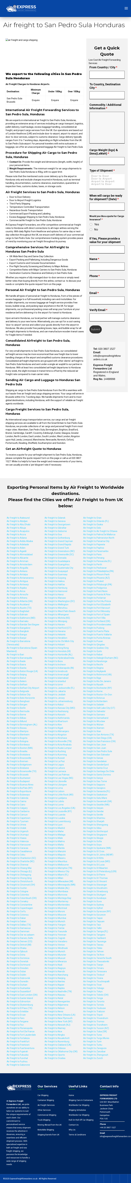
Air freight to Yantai (54, 928)
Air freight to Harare (55, 624)
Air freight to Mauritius (56, 861)
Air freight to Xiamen (93, 728)
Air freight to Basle (16, 661)
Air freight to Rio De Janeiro (97, 681)
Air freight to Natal (54, 998)
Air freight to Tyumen (17, 821)
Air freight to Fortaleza (18, 1038)
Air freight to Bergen (17, 704)
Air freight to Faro (15, 1018)
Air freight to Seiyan (93, 808)
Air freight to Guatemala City (59, 568)
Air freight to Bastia (16, 668)
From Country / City (103, 67)
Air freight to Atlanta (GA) (20, 601)
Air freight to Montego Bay (58, 898)
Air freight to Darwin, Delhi (20, 938)
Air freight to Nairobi (55, 971)
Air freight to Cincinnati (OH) (21, 884)
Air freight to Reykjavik (94, 671)
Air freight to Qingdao (94, 644)
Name (94, 259)
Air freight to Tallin (92, 928)
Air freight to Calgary (17, 808)
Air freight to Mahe (54, 831)
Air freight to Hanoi (54, 594)
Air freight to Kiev (53, 724)
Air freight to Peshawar (95, 568)
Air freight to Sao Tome (95, 781)
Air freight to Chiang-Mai (19, 868)
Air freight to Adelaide (18, 544)
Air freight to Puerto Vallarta (97, 634)
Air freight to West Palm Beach (60, 611)
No (96, 229)
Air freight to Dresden (17, 968)
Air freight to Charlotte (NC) (20, 861)
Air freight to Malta (54, 844)
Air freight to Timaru (93, 968)
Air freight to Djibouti (17, 951)
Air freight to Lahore (55, 768)
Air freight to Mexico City (57, 871)
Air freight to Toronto (93, 1001)
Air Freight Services (46, 1105)
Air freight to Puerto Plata (96, 631)
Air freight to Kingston (56, 734)
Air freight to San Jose (94, 744)
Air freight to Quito (92, 651)
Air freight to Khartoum (56, 721)
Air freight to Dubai (16, 971)
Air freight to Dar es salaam (20, 934)
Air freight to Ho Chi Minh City (59, 641)
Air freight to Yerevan (55, 934)
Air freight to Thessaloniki (96, 961)
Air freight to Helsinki (55, 634)
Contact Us (74, 1125)
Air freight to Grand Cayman (59, 541)
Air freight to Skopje (93, 838)
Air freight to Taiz (92, 924)
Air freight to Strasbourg (95, 891)
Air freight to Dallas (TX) (19, 924)
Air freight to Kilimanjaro (57, 731)
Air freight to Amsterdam (19, 564)
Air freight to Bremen (17, 761)
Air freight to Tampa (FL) (95, 931)
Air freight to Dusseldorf (19, 991)
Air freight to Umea (16, 824)
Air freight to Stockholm (95, 888)
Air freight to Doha (16, 954)
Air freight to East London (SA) (22, 995)
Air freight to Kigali (54, 728)
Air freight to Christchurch (20, 881)
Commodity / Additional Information (105, 106)
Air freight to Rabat (93, 654)
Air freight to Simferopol (95, 831)
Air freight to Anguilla (17, 568)
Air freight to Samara (94, 714)
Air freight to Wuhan (93, 724)
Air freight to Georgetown (57, 524)
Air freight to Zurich (93, 1058)
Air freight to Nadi (53, 964)
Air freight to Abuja (16, 528)
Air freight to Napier (54, 985)
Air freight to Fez (15, 1025)
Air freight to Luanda (55, 814)
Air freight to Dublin (16, 974)
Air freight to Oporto (55, 1055)
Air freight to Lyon (53, 824)
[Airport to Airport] (107, 181)
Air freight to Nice (53, 1031)
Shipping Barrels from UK (48, 1135)
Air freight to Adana (17, 538)
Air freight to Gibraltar (55, 528)
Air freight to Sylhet (93, 908)
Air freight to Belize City (19, 694)
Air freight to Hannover (56, 591)
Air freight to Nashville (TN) (58, 991)
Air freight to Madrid (55, 828)
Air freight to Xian (92, 731)
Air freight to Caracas (17, 848)
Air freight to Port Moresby (96, 611)
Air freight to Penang (93, 558)
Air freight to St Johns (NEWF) (98, 854)
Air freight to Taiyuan (93, 921)
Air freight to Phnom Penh (96, 574)
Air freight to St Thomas (95, 878)
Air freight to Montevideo (57, 904)
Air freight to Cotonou (18, 914)
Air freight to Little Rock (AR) (59, 794)
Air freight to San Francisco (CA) (99, 741)
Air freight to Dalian (16, 921)
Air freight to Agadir (17, 551)
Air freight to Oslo (92, 528)
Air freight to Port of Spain (96, 614)
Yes (96, 224)
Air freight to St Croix (93, 851)
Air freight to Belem (17, 681)
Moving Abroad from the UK (50, 1125)
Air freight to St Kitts (93, 858)
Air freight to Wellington (56, 604)
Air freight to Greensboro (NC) (60, 551)
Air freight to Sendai (93, 811)
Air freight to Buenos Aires (20, 784)
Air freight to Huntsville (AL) (58, 654)
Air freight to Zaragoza (94, 1048)
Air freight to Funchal (17, 1058)
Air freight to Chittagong (19, 874)
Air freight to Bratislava (18, 754)
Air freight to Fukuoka (17, 1055)
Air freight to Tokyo (93, 991)
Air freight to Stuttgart (94, 894)
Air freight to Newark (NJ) (57, 1025)
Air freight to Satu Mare (95, 798)
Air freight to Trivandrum (95, 1018)
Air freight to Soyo (92, 844)
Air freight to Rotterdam (95, 701)
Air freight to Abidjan (17, 521)
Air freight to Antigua (17, 581)
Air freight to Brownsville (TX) (21, 771)
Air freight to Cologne (17, 891)
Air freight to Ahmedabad (20, 554)
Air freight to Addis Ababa (20, 541)
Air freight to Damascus (19, 928)
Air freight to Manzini (55, 851)
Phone (94, 276)
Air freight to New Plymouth (59, 1018)
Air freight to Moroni (55, 911)
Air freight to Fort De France (21, 1031)
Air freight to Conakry (17, 901)
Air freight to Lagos (54, 764)
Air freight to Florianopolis (20, 1028)
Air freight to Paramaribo (95, 551)
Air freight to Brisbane (18, 768)
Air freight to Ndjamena (56, 1005)
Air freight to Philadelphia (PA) (98, 571)
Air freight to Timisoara (95, 971)
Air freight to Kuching (55, 751)
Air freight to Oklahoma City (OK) (61, 1051)
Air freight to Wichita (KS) (57, 618)
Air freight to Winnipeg (56, 621)
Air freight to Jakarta (55, 691)
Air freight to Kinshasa (56, 738)
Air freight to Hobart (55, 644)
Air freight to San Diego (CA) (97, 738)
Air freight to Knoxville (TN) (58, 741)
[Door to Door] (107, 176)
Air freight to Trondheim (95, 1025)
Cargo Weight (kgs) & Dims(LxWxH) (103, 151)
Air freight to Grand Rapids (58, 544)
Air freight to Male (54, 838)
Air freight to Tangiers (94, 934)
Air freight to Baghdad (18, 611)
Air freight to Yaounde (56, 931)
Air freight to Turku (92, 1045)
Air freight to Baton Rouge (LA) (22, 671)
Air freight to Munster (55, 954)
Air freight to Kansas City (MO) (60, 708)
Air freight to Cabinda (17, 798)
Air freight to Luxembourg (58, 821)
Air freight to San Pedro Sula (97, 751)
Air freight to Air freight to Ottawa (100, 531)
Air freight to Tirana (93, 978)
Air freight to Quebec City (96, 648)
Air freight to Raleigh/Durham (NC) (100, 658)
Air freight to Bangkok (18, 631)
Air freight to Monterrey (56, 901)
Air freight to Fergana (17, 1021)
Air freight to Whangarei (57, 614)
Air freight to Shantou (94, 818)
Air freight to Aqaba (17, 588)
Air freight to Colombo (18, 894)
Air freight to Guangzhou (57, 564)
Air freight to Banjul (16, 638)
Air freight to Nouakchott (57, 1038)
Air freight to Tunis (92, 1035)
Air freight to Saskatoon (95, 794)
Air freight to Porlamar (94, 598)
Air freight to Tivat (92, 985)
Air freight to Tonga (93, 998)
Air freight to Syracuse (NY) (97, 911)
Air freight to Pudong (93, 628)
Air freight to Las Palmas (57, 774)
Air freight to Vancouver (19, 844)
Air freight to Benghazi (18, 701)
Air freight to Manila (55, 848)
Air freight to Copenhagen (20, 908)
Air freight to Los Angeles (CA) (60, 808)
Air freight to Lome (54, 804)
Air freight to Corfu (16, 911)
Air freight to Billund (17, 721)
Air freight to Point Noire (95, 591)
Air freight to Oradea (55, 1058)
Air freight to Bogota (17, 738)
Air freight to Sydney (93, 904)
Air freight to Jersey (55, 698)
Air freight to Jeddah (55, 694)
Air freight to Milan (54, 878)
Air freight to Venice (55, 944)
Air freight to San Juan (94, 748)
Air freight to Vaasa (16, 838)
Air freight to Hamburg (56, 588)
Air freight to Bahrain (17, 614)
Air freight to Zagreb (55, 938)
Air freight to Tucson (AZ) (96, 1028)
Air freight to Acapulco (18, 531)
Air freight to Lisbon (54, 791)
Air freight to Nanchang (56, 974)
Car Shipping (43, 1095)
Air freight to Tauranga (94, 941)
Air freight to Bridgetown (19, 764)
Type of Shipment (102, 170)
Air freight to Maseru (55, 858)
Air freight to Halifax (55, 584)
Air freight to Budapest (18, 781)
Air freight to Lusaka (55, 818)
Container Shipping (46, 1100)
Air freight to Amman (17, 561)
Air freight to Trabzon (94, 1011)
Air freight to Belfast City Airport (23, 688)
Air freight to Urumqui (18, 834)
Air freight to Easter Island (20, 998)
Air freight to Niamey (55, 1028)
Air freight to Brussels (18, 774)
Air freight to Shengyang (95, 824)
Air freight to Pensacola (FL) (97, 561)
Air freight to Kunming (56, 754)
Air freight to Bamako (17, 621)
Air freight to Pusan (93, 641)
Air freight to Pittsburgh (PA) (97, 584)
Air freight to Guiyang (55, 578)
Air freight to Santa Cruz (95, 768)
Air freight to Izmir (54, 684)
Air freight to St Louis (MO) (96, 861)
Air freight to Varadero (56, 941)
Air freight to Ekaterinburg (20, 1005)
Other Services (44, 1110)
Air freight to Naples (55, 988)
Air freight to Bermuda (18, 711)
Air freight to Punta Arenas (96, 638)
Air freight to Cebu (16, 854)
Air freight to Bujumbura (19, 791)
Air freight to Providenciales (97, 624)
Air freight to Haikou (55, 581)
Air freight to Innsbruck (56, 671)
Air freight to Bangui (17, 634)
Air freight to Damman (18, 931)
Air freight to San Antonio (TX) (98, 734)
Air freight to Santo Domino (97, 774)
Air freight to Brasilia (17, 751)
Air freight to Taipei (93, 918)
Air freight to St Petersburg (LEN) (99, 871)
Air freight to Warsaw (55, 598)
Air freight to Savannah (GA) (97, 801)
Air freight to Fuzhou (17, 1061)
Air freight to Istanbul (55, 681)
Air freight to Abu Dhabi (18, 524)
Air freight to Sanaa (93, 758)
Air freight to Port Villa (94, 618)
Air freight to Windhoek (56, 948)
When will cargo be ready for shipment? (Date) (105, 197)
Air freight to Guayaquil (56, 571)
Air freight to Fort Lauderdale (21, 1035)
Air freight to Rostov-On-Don (97, 694)
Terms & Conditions (77, 1135)
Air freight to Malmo (55, 841)
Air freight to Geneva (55, 521)
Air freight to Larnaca (55, 771)
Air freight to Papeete (94, 544)
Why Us (72, 1130)
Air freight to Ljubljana (56, 798)
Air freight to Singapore (95, 834)
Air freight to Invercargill (57, 674)
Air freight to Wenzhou (56, 608)
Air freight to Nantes (55, 981)
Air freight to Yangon (55, 924)
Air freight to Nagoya (55, 968)
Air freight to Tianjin (93, 964)
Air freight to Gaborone (18, 1065)
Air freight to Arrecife (17, 594)
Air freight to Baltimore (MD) (21, 618)
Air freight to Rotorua (94, 698)
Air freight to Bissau (17, 728)
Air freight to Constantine (19, 904)
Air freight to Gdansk (55, 518)
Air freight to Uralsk (16, 828)
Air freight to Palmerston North (98, 538)
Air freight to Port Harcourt (96, 608)
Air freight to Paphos (93, 548)
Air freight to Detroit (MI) (19, 944)
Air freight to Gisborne (56, 531)
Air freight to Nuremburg (57, 1041)
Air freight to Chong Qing (19, 878)
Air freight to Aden (16, 548)
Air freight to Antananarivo (20, 578)
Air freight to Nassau (55, 995)
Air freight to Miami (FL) (56, 874)
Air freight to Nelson (55, 1008)
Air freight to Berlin (16, 708)
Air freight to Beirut (16, 678)
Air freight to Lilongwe (56, 784)
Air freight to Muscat (55, 958)
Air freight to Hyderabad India (59, 658)
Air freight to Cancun (17, 814)
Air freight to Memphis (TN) (58, 868)
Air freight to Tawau (93, 944)
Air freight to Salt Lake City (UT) (99, 708)
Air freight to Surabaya (94, 898)
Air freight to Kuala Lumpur (58, 748)
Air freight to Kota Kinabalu (58, 744)
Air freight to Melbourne (57, 864)
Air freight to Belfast (17, 684)
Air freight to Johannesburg (59, 701)
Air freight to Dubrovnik (18, 978)
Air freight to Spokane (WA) (97, 848)
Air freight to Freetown (18, 1045)
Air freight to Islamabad (56, 678)
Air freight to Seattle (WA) (96, 804)
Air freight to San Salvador (96, 754)
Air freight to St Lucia (93, 864)
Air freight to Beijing (17, 674)
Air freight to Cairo (16, 804)
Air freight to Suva (92, 901)
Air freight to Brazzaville (19, 758)
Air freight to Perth (92, 564)
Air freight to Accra (16, 534)
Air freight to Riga (92, 678)
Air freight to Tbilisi (92, 948)
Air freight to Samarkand (95, 718)
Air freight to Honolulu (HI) (58, 651)
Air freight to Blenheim (18, 734)
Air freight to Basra (16, 664)
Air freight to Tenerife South (97, 958)
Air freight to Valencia (18, 841)
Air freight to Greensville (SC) (59, 554)
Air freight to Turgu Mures (96, 1038)
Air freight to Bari (15, 654)
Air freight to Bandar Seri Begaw (23, 624)
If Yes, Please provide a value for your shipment (105, 240)
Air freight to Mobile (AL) (57, 888)
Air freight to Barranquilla (19, 658)
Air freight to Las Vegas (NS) (59, 778)
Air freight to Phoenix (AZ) (96, 578)
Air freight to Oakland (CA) (58, 1045)
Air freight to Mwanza (56, 961)
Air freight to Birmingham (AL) (22, 724)
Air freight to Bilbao (16, 718)
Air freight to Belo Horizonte (21, 698)
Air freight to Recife (93, 664)
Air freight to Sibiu (92, 828)
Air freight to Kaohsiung (56, 711)
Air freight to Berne (16, 714)
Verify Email (98, 310)
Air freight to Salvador (94, 711)
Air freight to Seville (93, 814)
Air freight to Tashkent (94, 938)
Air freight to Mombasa (56, 891)
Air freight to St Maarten (95, 868)
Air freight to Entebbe (17, 1011)
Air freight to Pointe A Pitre (96, 594)
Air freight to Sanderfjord (96, 764)
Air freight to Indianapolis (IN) (59, 668)
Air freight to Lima (54, 788)
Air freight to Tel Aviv (93, 954)
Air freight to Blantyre (17, 731)
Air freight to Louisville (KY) (58, 811)
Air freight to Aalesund (18, 518)
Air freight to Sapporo (94, 784)
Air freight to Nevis (54, 1011)
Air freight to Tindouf (93, 974)
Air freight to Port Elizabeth (97, 604)
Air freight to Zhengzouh (95, 1055)
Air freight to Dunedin (17, 981)
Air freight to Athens (17, 598)
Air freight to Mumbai (55, 918)
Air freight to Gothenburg (57, 538)
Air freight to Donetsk (17, 961)
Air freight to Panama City (96, 541)
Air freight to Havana (55, 631)
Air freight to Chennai (17, 864)
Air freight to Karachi (55, 714)
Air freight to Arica (16, 591)
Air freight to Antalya (17, 574)
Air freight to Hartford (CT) (58, 628)
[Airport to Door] (107, 184)
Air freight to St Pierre (94, 874)
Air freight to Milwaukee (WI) (59, 881)
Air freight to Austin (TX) (19, 608)
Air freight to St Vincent (95, 881)
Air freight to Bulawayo (18, 794)
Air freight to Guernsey (56, 574)
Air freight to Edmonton (19, 1001)
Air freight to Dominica (18, 958)
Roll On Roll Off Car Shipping (81, 1120)
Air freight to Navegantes (57, 1001)
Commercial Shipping (47, 1115)
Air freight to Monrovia (56, 894)
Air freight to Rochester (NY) (97, 688)
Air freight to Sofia (92, 841)
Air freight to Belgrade (18, 691)
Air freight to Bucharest (18, 778)
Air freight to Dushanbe (18, 988)
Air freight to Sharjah (93, 821)
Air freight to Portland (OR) (96, 621)
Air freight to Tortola (93, 1005)
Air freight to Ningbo (55, 1035)
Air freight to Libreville (56, 781)
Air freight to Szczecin (94, 914)
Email (94, 293)
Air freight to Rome (93, 691)
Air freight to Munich (55, 921)
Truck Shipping (44, 1120)
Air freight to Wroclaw (94, 721)
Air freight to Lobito (54, 801)
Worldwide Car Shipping (79, 1105)
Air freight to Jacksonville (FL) (59, 688)
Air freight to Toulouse (94, 1008)
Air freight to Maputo (55, 854)
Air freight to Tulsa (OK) (95, 1031)
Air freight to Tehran (93, 951)
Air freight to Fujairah (17, 1051)
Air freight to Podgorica (95, 588)
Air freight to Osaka (93, 524)
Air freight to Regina (93, 668)
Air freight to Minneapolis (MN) (60, 884)
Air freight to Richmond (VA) (97, 674)
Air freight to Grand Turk (57, 548)
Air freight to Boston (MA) (20, 748)
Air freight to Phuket (93, 581)
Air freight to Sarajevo (94, 788)
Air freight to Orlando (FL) (96, 521)
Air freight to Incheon (55, 664)
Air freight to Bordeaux (18, 744)
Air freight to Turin (92, 1041)
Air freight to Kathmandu (57, 718)
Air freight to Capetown (18, 818)
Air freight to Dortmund (18, 964)
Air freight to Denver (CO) (19, 941)
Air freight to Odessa (55, 1048)
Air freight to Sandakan (95, 761)
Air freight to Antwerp (18, 584)
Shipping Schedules (77, 1110)
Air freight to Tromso (93, 1021)
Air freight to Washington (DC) (60, 601)
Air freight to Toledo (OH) (95, 995)
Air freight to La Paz (55, 761)
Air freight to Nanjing (55, 978)
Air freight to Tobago (93, 988)
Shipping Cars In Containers (81, 1100)
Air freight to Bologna (17, 741)
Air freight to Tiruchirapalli (96, 981)
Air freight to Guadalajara (57, 561)
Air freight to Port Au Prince (97, 601)
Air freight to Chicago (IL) (19, 871)
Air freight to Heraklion (56, 638)
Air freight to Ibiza (54, 661)
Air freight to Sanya (93, 778)
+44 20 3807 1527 (108, 1127)
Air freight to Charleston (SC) (21, 858)
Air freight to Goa (53, 534)
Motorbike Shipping (46, 1130)
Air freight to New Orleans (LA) (60, 1015)
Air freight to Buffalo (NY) (20, 788)
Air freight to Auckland (18, 604)
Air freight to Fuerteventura (20, 1048)
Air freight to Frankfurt (18, 1041)
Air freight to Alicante (17, 558)
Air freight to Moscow (55, 914)
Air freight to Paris (92, 554)
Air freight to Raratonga (95, 661)
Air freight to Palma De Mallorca (99, 534)
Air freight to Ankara (17, 571)
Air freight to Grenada (55, 558)
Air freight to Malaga (55, 834)
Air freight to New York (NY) (58, 1021)
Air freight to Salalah (93, 704)
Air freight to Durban (17, 985)
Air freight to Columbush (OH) (22, 898)
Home (71, 1095)
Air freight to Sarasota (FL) (96, 791)
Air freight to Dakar (16, 918)
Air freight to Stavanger (95, 884)
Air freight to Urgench (17, 831)
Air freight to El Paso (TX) (19, 1008)
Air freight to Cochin (17, 888)
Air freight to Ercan (16, 1015)
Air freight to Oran (92, 518)
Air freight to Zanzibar (94, 1051)
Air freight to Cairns (16, 801)
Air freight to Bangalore (18, 628)
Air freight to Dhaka (16, 948)
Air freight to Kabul (54, 704)
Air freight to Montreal (56, 908)
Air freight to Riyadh (93, 684)
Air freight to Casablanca (19, 851)
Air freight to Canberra (18, 811)
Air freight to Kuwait (55, 758)
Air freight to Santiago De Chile (98, 771)
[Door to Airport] (107, 178)
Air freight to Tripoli (93, 1015)
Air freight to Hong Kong (57, 648)
